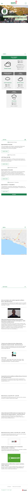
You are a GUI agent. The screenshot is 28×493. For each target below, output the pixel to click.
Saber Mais (5, 151)
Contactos (9, 486)
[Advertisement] (14, 38)
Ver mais (14, 194)
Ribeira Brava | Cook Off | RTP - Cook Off (10, 395)
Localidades (4, 3)
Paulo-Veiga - (4, 357)
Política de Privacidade (16, 486)
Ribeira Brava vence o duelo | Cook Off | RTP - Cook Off (13, 432)
